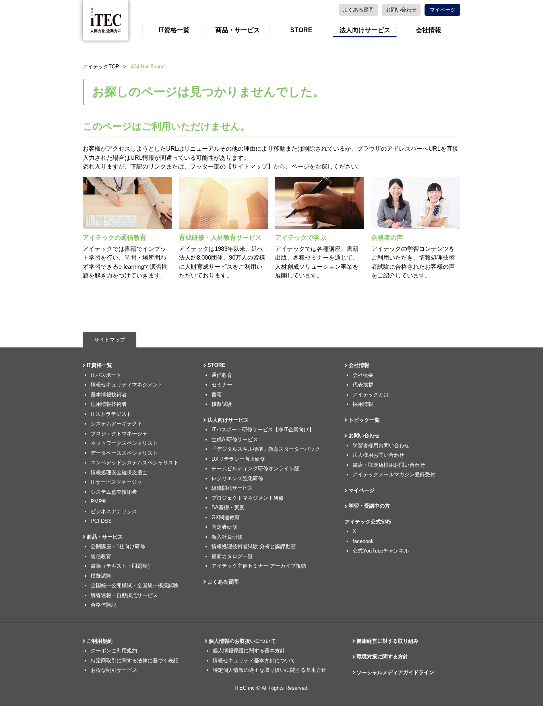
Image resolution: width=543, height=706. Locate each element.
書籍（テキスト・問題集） (122, 566)
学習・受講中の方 (369, 506)
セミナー (221, 385)
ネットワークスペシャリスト (124, 443)
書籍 (216, 395)
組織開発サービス (232, 488)
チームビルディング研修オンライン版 (255, 468)
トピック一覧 (364, 420)
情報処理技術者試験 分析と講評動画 (253, 546)
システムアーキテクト (116, 424)
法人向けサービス (364, 30)
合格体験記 (103, 605)
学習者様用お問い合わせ (381, 445)
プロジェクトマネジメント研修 (247, 498)
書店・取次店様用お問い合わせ (389, 465)
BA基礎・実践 (227, 507)
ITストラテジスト (111, 414)
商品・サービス (237, 30)
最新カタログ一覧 (232, 556)
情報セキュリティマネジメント (127, 385)
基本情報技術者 (109, 395)
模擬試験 (101, 576)
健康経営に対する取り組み (388, 641)
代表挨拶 (363, 385)
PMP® (98, 501)
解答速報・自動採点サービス (124, 595)
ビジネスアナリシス (114, 511)
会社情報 (428, 30)
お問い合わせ (401, 10)
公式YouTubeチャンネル (381, 551)
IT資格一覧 (174, 30)
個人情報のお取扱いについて (242, 641)
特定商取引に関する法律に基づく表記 (134, 660)
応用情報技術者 (109, 404)
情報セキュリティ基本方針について (254, 660)
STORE (301, 30)
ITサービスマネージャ (116, 482)
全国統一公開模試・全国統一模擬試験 (134, 585)
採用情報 (363, 404)
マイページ (443, 10)
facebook (363, 541)
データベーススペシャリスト (124, 453)
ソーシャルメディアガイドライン (395, 672)
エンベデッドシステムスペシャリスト (134, 462)
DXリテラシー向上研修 (238, 459)
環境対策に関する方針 (382, 656)
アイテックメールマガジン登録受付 (394, 474)
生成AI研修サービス (234, 439)
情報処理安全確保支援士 (119, 472)
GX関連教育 (225, 517)
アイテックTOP (101, 67)
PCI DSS (101, 521)
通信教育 (101, 556)
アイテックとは (371, 395)
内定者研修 (224, 527)
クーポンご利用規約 (114, 651)
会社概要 (363, 375)
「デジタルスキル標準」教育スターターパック (265, 449)
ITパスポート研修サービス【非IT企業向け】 (262, 430)
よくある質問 (358, 10)
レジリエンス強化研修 (237, 478)
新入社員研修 (226, 537)
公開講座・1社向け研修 (118, 546)
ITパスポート (106, 375)
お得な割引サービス (114, 670)
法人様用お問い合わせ (378, 455)
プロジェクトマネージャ (119, 433)
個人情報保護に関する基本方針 (249, 651)
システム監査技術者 (114, 492)
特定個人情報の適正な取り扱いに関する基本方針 (269, 670)
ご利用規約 (99, 641)
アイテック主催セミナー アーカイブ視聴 (258, 566)
